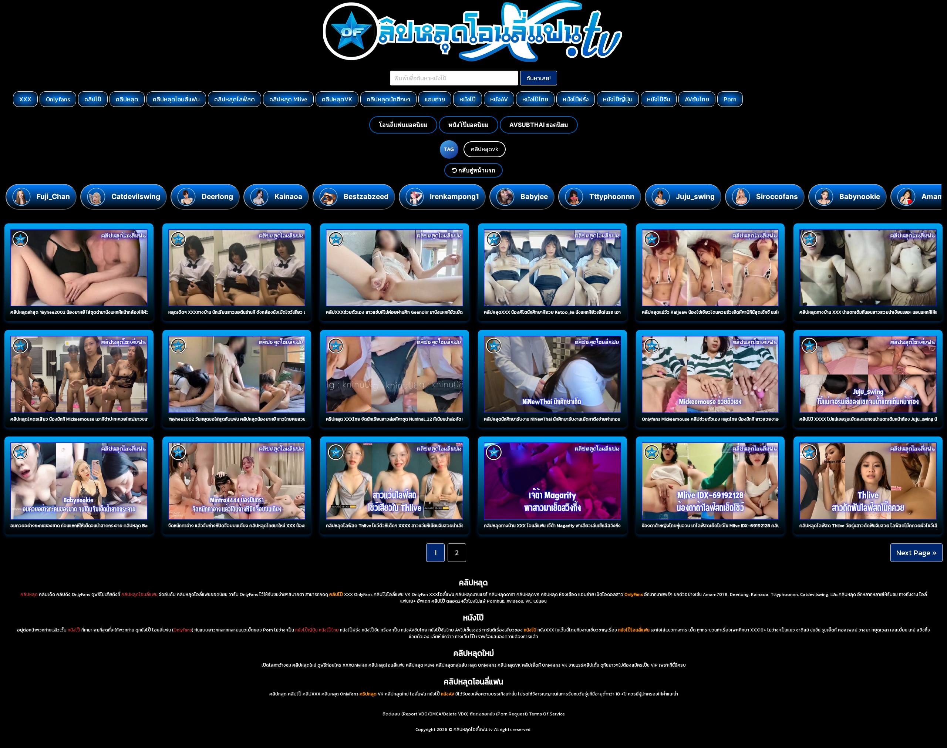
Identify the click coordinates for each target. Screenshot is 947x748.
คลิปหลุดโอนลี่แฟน (176, 99)
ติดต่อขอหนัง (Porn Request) (499, 714)
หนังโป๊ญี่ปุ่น (618, 99)
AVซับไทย (697, 99)
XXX (25, 99)
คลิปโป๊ (92, 99)
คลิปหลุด (127, 99)
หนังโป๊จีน (658, 99)
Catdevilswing (135, 196)
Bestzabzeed (366, 196)
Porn (730, 99)
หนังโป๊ (467, 99)
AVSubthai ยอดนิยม (538, 124)
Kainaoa (288, 196)
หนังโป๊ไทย (535, 99)
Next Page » (916, 552)
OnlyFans (182, 630)
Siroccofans (777, 196)
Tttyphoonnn (611, 196)
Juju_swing (695, 196)
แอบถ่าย (435, 99)
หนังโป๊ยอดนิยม (468, 124)
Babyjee (534, 196)
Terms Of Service (547, 714)
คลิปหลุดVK (337, 99)
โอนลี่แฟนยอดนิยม (403, 124)
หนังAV (499, 99)
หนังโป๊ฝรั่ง (576, 99)
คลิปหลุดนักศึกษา (388, 99)
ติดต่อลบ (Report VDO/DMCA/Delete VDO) (425, 714)
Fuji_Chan (53, 196)
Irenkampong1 (454, 196)
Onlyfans (58, 99)
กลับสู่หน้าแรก (476, 170)
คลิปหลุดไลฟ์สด (234, 99)
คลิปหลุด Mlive (288, 99)
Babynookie (859, 196)
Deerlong (217, 196)
